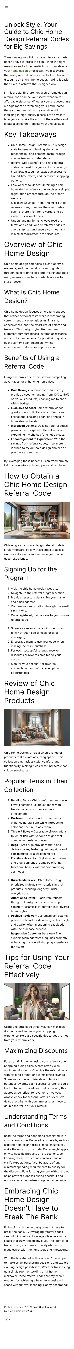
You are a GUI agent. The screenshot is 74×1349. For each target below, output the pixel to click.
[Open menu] (6, 7)
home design (19, 70)
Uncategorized (47, 1307)
